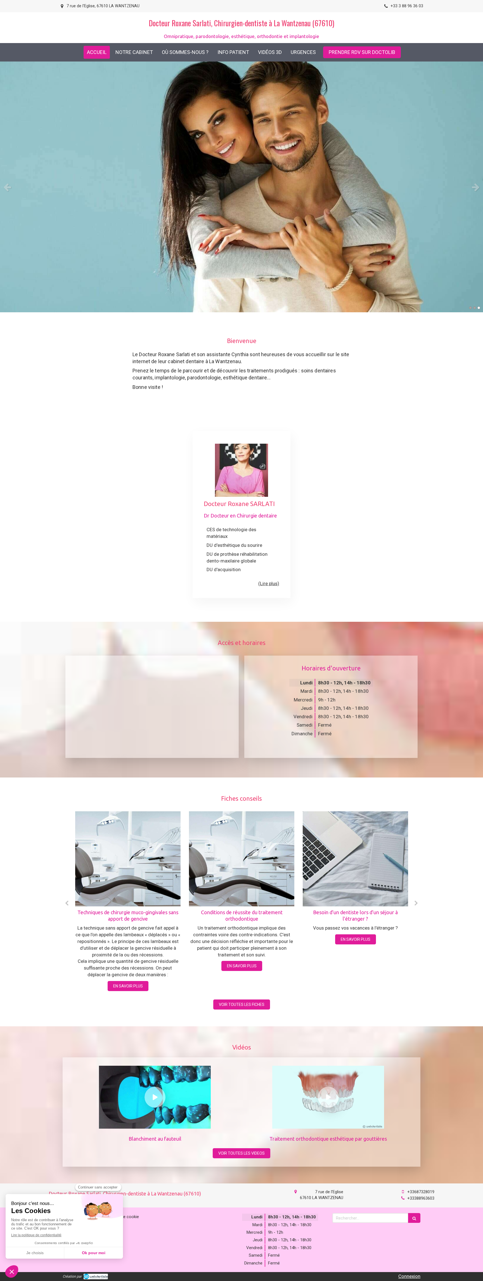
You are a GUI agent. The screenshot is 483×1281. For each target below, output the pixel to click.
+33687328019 (420, 1191)
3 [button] (478, 307)
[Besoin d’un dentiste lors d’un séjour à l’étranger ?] (241, 858)
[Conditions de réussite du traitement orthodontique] (128, 858)
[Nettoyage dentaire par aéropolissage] (355, 858)
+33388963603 (420, 1198)
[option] (241, 187)
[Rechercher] (414, 1218)
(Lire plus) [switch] (268, 583)
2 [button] (474, 307)
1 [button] (470, 307)
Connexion (409, 1276)
